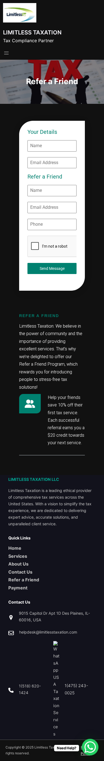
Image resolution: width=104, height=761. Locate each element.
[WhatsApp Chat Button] (90, 747)
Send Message (52, 268)
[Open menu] (6, 53)
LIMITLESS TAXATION (32, 32)
